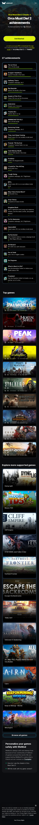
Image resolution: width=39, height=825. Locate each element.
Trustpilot (27, 759)
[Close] (36, 805)
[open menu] (35, 3)
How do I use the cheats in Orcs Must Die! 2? (18, 764)
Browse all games (19, 735)
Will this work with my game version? (20, 769)
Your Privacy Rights (19, 820)
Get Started (19, 39)
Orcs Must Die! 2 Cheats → (19, 15)
